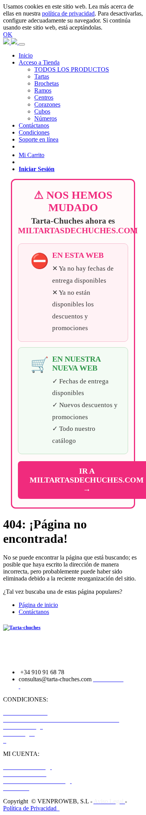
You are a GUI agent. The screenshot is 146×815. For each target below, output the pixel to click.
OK (7, 34)
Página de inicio (38, 605)
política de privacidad (68, 13)
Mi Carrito (31, 155)
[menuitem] (26, 55)
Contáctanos (34, 612)
